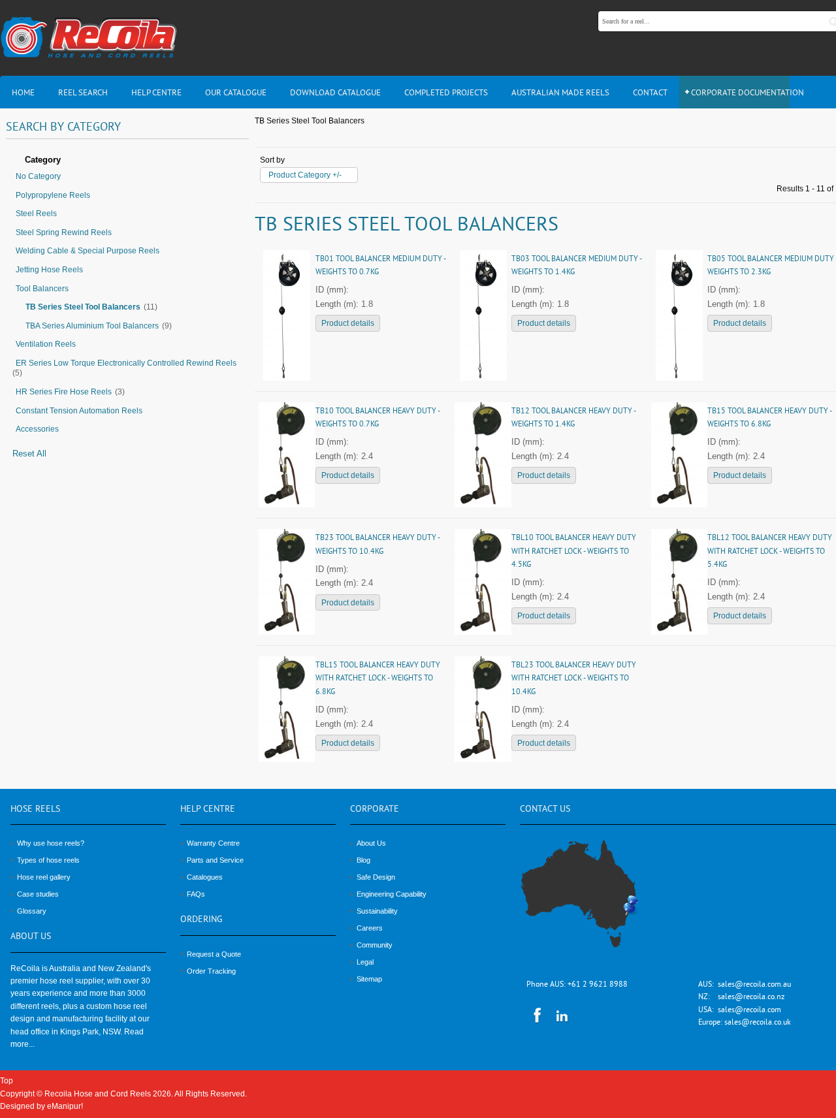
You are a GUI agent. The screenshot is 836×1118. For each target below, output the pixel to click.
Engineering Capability (391, 894)
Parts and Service (215, 860)
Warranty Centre (213, 843)
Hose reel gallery (44, 877)
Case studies (38, 894)
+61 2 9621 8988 (598, 985)
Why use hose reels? (50, 843)
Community (375, 945)
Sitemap (369, 979)
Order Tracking (211, 971)
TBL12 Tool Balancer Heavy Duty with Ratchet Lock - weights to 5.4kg (769, 552)
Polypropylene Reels (53, 195)
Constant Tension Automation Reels (79, 410)
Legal (365, 962)
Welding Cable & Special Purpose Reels (87, 250)
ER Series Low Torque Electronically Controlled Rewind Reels (126, 363)
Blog (363, 860)
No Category (38, 176)
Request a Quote (214, 954)
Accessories (37, 429)
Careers (370, 928)
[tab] (127, 160)
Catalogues (205, 877)
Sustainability (377, 911)
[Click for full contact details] (593, 901)
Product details (347, 323)
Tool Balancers (42, 288)
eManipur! (65, 1106)
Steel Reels (36, 213)
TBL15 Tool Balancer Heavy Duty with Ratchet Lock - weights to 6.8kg (377, 679)
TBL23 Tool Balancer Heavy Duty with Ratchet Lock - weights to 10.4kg (573, 679)
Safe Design (376, 877)
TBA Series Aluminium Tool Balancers (92, 325)
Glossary (31, 911)
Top (6, 1080)
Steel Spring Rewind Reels (64, 232)
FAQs (196, 894)
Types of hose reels (48, 860)
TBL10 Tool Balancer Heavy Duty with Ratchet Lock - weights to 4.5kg (573, 552)
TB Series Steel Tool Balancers (82, 306)
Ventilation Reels (46, 344)
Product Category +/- (305, 175)
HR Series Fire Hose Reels (64, 391)
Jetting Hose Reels (49, 269)
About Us (371, 843)
